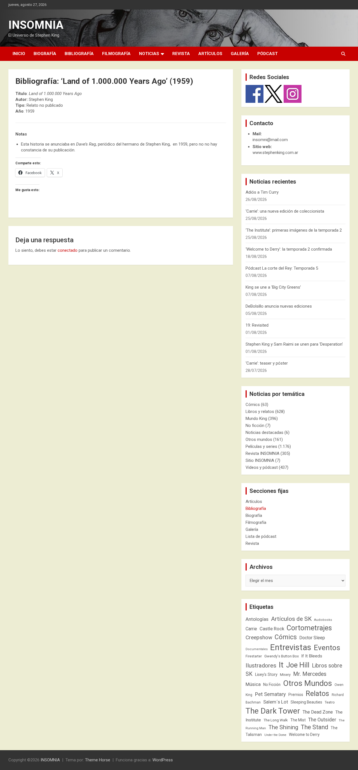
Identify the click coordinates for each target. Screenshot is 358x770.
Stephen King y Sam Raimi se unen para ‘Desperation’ (294, 344)
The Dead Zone (318, 712)
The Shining (283, 727)
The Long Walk (275, 720)
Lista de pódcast (261, 536)
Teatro (330, 702)
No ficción (255, 425)
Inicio (19, 53)
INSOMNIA (35, 25)
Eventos (327, 647)
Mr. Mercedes (309, 674)
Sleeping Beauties (306, 702)
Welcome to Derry (304, 734)
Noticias (149, 53)
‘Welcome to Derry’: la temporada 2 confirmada (289, 249)
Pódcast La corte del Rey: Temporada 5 (282, 268)
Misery (285, 674)
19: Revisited (257, 325)
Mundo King (256, 418)
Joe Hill (297, 665)
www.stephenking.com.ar (275, 152)
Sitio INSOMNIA (260, 460)
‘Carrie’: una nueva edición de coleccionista (285, 211)
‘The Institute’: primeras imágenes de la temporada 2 (294, 230)
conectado (67, 250)
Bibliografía (79, 53)
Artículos (210, 53)
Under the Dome (275, 735)
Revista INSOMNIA (262, 453)
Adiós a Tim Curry (262, 192)
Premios (295, 694)
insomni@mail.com (270, 139)
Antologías (257, 619)
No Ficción (272, 684)
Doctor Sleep (312, 637)
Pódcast (267, 53)
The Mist (298, 720)
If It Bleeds (311, 656)
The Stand (314, 727)
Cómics (253, 404)
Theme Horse (97, 759)
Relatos (317, 693)
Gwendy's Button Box (281, 656)
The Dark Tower (273, 711)
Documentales (257, 649)
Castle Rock (272, 628)
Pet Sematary (270, 694)
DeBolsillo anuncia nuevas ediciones (279, 306)
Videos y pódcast (262, 467)
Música (253, 684)
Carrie (251, 628)
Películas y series (261, 446)
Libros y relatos (260, 411)
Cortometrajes (309, 628)
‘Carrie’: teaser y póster (267, 363)
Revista (181, 53)
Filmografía (116, 53)
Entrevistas (290, 647)
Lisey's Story (266, 674)
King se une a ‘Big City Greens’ (273, 287)
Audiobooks (323, 620)
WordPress (162, 759)
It (281, 664)
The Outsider (322, 720)
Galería (240, 53)
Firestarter (254, 656)
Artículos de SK (291, 618)
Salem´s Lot (275, 702)
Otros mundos (259, 439)
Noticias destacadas (264, 432)
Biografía (45, 53)
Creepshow (259, 637)
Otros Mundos (307, 683)
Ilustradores (261, 665)
